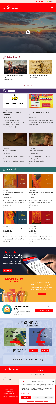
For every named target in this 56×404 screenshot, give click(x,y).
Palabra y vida (6, 110)
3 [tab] (27, 85)
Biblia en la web (32, 110)
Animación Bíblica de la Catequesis (12, 113)
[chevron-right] (20, 57)
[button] (53, 381)
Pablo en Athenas (36, 151)
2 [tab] (26, 85)
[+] (3, 129)
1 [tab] (24, 85)
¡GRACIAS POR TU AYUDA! (14, 280)
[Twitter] (39, 1)
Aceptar (26, 397)
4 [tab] (28, 85)
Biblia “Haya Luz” (6, 190)
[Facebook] (36, 1)
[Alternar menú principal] (52, 7)
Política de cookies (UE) (9, 393)
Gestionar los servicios (25, 393)
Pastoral (11, 90)
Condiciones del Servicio (9, 391)
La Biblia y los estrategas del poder (13, 76)
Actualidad (12, 57)
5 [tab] (30, 85)
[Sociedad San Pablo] (35, 378)
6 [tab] (31, 85)
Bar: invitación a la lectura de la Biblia (41, 193)
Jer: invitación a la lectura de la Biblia (40, 230)
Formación (12, 169)
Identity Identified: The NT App (40, 113)
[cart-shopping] (14, 350)
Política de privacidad (39, 401)
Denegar (37, 397)
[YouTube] (42, 1)
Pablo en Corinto (9, 151)
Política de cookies (30, 401)
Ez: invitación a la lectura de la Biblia (14, 193)
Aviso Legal (46, 401)
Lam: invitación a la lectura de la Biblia (14, 230)
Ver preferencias (48, 397)
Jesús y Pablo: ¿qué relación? (38, 75)
